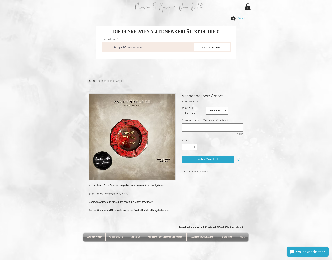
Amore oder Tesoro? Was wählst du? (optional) (205, 120)
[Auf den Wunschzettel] (239, 159)
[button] (248, 6)
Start (92, 81)
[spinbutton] (189, 147)
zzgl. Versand (188, 113)
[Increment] (195, 147)
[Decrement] (184, 147)
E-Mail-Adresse (109, 39)
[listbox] (217, 111)
